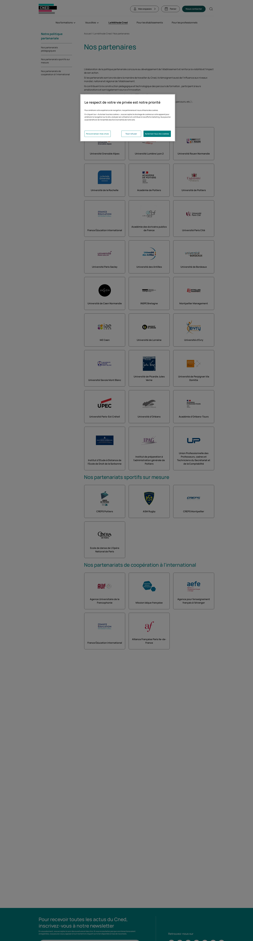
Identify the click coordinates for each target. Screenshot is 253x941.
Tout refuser (131, 134)
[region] (127, 117)
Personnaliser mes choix (97, 134)
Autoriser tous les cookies (157, 134)
